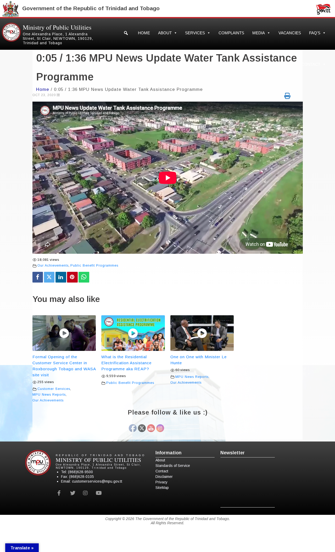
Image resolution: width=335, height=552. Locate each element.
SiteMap (162, 487)
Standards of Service (172, 465)
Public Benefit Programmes (94, 265)
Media (258, 33)
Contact (311, 64)
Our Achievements (53, 265)
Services (195, 33)
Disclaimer (164, 476)
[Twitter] (49, 277)
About (165, 33)
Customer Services (53, 389)
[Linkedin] (60, 277)
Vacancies (289, 33)
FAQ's (314, 33)
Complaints (231, 33)
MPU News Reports (49, 394)
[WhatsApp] (84, 277)
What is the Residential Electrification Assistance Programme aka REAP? (126, 363)
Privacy (161, 482)
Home (144, 33)
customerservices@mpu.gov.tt (97, 481)
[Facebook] (37, 277)
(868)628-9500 (80, 472)
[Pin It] (72, 277)
